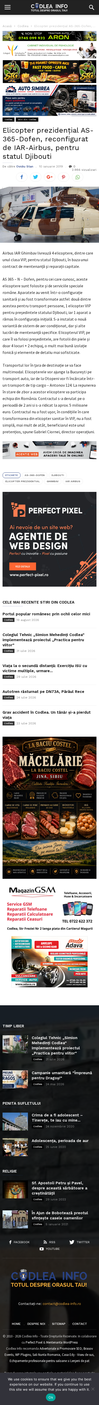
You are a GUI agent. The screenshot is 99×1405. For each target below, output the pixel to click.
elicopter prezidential (22, 481)
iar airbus (72, 481)
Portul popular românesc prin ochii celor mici (46, 614)
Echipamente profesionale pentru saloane (38, 1361)
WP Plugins (23, 1355)
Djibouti (58, 475)
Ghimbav (53, 481)
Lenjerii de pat (79, 1361)
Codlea (8, 119)
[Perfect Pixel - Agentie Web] (49, 585)
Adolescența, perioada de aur (60, 1140)
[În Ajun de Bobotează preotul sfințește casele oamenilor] (15, 1219)
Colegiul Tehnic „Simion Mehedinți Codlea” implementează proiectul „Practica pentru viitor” (44, 639)
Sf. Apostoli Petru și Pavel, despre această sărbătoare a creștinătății (59, 1188)
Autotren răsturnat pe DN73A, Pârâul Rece (43, 691)
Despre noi (36, 1324)
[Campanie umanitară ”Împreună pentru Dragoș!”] (15, 1079)
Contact (79, 1324)
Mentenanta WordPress (62, 1342)
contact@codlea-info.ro (62, 1304)
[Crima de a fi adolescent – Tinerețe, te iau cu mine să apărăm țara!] (15, 1122)
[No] (92, 1388)
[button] (91, 7)
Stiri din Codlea (27, 119)
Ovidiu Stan (24, 166)
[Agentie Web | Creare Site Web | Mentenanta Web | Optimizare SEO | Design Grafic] (49, 463)
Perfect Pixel (34, 1342)
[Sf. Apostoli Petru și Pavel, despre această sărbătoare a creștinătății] (15, 1189)
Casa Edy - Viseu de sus (77, 1355)
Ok (50, 1397)
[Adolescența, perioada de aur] (15, 1147)
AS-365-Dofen (35, 475)
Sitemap (58, 1324)
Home (16, 1324)
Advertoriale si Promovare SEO (61, 1348)
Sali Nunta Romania (46, 1355)
